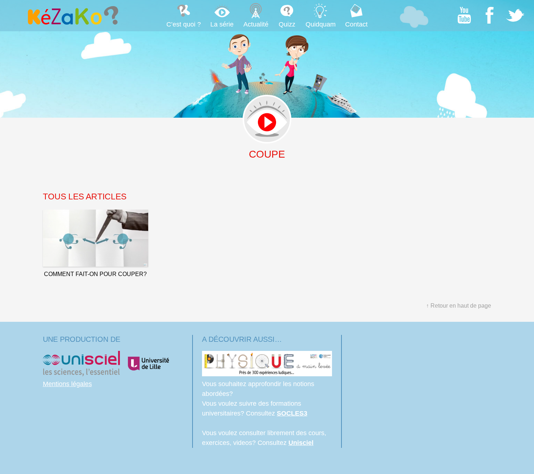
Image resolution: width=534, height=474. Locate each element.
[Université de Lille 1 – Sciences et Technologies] (148, 374)
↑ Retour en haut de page (458, 306)
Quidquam (321, 24)
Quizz (287, 24)
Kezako (72, 15)
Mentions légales (67, 384)
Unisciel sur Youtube (464, 15)
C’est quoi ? (183, 24)
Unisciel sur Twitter (515, 15)
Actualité (255, 24)
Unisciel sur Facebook (490, 15)
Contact (356, 24)
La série (222, 24)
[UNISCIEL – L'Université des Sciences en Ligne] (81, 374)
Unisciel (300, 442)
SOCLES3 (292, 413)
